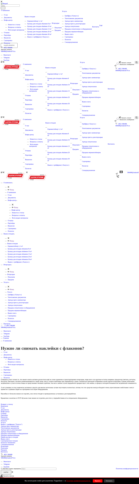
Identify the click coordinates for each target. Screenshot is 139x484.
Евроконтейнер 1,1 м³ (34, 21)
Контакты (95, 27)
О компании (5, 10)
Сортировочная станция (9, 441)
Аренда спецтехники (72, 26)
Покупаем (58, 28)
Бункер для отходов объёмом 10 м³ (39, 26)
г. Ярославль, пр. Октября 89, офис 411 (14, 53)
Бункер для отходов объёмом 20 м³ (39, 31)
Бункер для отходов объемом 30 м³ (39, 34)
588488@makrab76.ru (8, 51)
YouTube (6, 60)
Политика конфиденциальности (127, 468)
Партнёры (7, 35)
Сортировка (8, 40)
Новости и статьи (14, 24)
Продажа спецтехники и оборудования (78, 29)
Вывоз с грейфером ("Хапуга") (11, 424)
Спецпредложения (71, 42)
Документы (8, 17)
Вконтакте (7, 55)
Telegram (7, 57)
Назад (11, 190)
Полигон (7, 43)
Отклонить (109, 481)
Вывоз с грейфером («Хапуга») (38, 37)
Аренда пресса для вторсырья (75, 24)
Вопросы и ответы (14, 27)
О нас (6, 15)
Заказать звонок (126, 62)
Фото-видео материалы (16, 30)
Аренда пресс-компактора (74, 21)
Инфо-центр (8, 20)
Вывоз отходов (30, 16)
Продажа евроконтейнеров (74, 31)
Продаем (58, 30)
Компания (4, 406)
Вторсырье (55, 23)
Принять (97, 481)
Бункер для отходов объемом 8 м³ (39, 24)
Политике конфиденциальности (78, 481)
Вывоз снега (69, 34)
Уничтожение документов (74, 18)
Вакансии (7, 38)
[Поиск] (3, 8)
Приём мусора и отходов (9, 437)
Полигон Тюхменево (8, 443)
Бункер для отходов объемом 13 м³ (39, 29)
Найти (6, 472)
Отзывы (6, 32)
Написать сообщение (126, 64)
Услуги (64, 11)
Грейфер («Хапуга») (72, 16)
